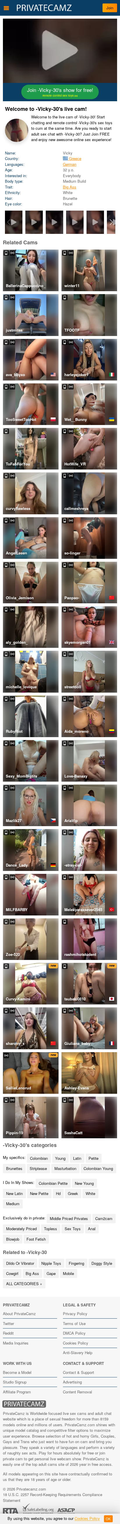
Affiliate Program (17, 1392)
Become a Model (17, 1372)
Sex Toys (73, 1228)
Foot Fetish (36, 1239)
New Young (84, 1183)
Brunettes (14, 1168)
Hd (58, 1193)
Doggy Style (101, 1263)
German (69, 164)
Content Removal (77, 1392)
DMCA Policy (74, 1333)
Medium (13, 1203)
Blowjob (12, 1239)
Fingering (76, 1263)
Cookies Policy (75, 1343)
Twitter (8, 1323)
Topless (50, 1228)
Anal (92, 1228)
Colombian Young (98, 1168)
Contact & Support (78, 1372)
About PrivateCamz (19, 1313)
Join (109, 7)
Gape (51, 1273)
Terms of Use (74, 1323)
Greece (74, 158)
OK (108, 1518)
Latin (77, 1158)
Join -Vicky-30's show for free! (60, 92)
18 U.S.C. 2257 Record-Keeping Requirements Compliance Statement (52, 1497)
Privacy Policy (75, 1313)
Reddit (8, 1333)
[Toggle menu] (6, 8)
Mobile (68, 1273)
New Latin (14, 1193)
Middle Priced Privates (69, 1218)
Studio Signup (15, 1382)
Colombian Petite (53, 1183)
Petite (93, 1158)
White (90, 1193)
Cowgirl (12, 1273)
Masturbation (65, 1168)
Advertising (72, 1382)
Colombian (39, 1158)
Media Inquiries (16, 1343)
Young (60, 1158)
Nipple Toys (51, 1263)
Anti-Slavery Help (77, 1352)
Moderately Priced (21, 1228)
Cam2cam (103, 1218)
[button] (111, 222)
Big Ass (69, 187)
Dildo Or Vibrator (20, 1263)
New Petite (39, 1193)
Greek (73, 1193)
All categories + (24, 1283)
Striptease (38, 1168)
